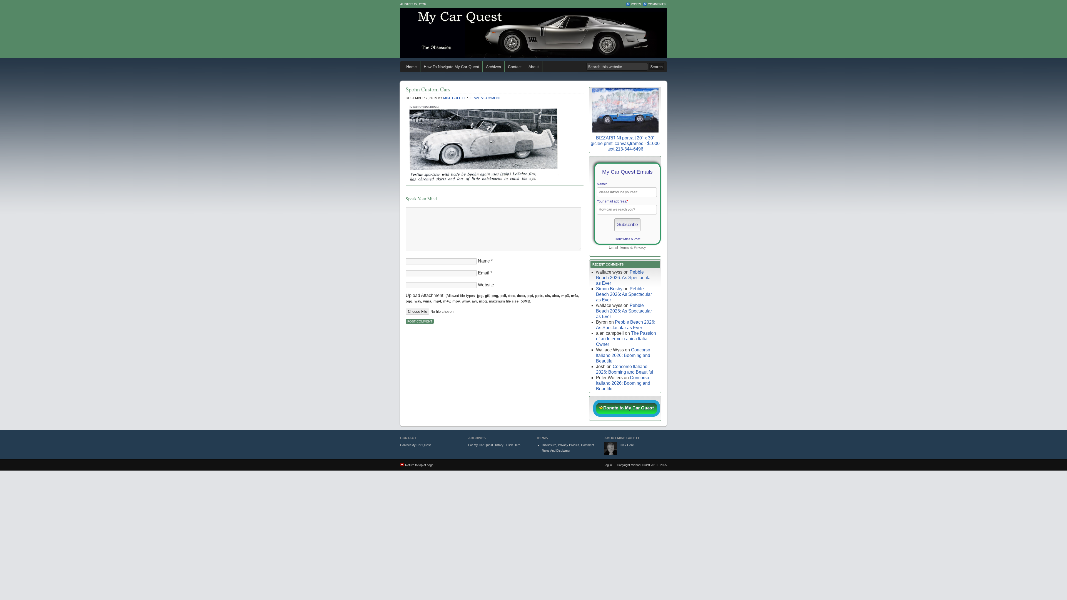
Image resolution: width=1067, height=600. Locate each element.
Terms (624, 247)
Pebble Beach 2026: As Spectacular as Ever (624, 278)
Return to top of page (419, 465)
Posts (636, 4)
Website (486, 284)
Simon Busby (609, 288)
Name (484, 261)
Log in (608, 465)
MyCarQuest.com (533, 33)
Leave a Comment (485, 98)
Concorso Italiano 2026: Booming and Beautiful (623, 355)
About (533, 66)
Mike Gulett (454, 98)
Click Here (627, 445)
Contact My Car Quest (415, 445)
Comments (656, 4)
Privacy (640, 247)
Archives (493, 66)
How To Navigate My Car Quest (451, 66)
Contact (515, 66)
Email (483, 273)
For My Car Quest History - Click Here (494, 445)
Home (411, 66)
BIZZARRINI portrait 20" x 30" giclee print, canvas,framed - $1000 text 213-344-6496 (625, 143)
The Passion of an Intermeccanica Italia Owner (626, 339)
